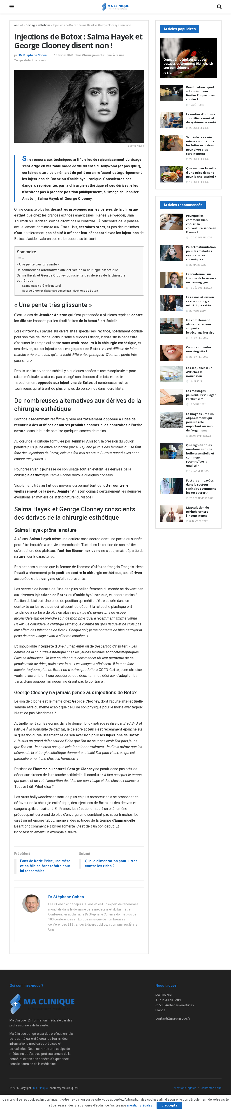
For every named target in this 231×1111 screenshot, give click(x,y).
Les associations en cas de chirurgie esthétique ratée (200, 301)
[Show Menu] (11, 7)
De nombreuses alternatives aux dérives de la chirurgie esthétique (67, 270)
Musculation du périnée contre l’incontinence (197, 511)
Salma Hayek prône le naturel (41, 285)
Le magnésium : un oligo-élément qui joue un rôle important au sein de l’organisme (200, 422)
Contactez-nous (211, 1088)
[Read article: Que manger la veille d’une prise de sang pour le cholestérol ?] (171, 174)
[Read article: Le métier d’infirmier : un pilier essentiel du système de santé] (171, 120)
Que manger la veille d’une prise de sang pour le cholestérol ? (201, 172)
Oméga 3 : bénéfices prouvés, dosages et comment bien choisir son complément (188, 63)
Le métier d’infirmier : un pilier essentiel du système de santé (201, 118)
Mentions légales (185, 1088)
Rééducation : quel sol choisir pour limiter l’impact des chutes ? (200, 93)
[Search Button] (219, 7)
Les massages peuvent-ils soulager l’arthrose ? (201, 395)
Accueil (18, 25)
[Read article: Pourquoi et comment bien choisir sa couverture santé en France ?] (171, 222)
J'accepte (170, 1105)
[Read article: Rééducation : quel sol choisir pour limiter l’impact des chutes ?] (171, 93)
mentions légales (140, 1105)
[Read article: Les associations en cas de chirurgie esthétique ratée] (171, 303)
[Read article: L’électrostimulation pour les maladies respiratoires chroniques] (171, 253)
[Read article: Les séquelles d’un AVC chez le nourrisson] (171, 374)
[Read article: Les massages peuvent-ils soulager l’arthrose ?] (171, 397)
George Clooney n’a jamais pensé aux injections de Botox (60, 290)
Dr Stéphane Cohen (33, 55)
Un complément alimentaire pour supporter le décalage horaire (200, 326)
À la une (118, 55)
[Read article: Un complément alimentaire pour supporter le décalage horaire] (171, 326)
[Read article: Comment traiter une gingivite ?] (171, 353)
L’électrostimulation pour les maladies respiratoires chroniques (201, 253)
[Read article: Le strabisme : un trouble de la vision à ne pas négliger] (171, 280)
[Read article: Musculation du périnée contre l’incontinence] (171, 513)
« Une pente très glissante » (38, 264)
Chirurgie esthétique (38, 25)
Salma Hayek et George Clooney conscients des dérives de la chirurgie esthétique (71, 278)
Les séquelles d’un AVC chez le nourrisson (199, 372)
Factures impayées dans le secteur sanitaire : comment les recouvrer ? (201, 486)
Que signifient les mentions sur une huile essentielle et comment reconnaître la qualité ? (200, 455)
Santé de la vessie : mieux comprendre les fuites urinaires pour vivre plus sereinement (200, 145)
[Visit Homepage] (115, 6)
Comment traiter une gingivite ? (198, 349)
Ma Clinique (40, 1088)
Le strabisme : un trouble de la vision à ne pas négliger (201, 278)
